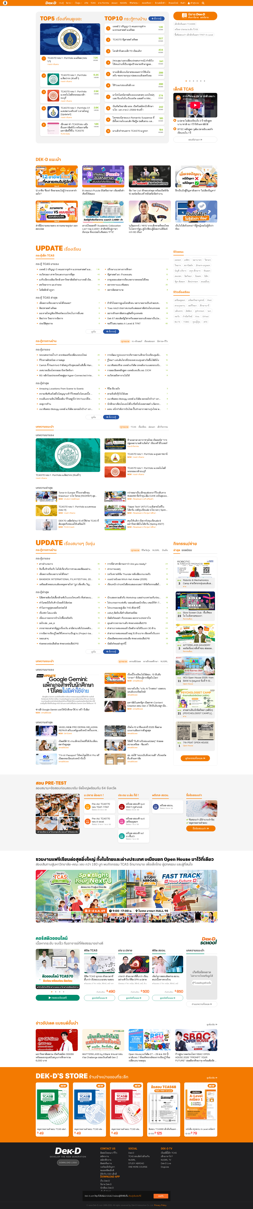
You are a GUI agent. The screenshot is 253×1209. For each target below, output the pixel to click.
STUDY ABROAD (136, 1163)
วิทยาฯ (178, 265)
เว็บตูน (78, 2)
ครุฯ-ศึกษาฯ (194, 270)
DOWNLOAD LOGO (68, 1163)
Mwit (209, 300)
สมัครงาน (104, 1156)
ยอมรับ (161, 1196)
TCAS (93, 2)
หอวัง (177, 316)
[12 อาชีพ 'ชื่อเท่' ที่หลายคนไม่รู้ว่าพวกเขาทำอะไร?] (57, 176)
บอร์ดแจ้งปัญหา (107, 1167)
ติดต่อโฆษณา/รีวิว (108, 1153)
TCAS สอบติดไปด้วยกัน (139, 1156)
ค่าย (184, 586)
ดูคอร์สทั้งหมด (98, 998)
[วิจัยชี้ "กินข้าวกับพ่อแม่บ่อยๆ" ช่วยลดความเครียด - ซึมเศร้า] (115, 745)
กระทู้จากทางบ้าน (46, 550)
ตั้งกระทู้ (157, 18)
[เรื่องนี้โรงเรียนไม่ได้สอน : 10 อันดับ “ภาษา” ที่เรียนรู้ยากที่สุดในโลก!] (115, 678)
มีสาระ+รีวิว (162, 341)
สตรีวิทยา (192, 305)
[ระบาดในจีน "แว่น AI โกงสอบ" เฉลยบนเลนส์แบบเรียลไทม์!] (115, 692)
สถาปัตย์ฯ (188, 265)
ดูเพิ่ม (93, 331)
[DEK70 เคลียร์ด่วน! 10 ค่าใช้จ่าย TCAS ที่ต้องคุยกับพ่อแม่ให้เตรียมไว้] (46, 524)
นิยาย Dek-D (106, 1184)
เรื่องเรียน (142, 427)
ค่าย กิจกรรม (103, 2)
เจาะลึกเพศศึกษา (150, 661)
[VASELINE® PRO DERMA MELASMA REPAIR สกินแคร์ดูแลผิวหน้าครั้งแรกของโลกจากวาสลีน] (46, 731)
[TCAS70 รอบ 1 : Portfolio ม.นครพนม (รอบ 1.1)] (46, 510)
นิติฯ (206, 276)
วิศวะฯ (208, 260)
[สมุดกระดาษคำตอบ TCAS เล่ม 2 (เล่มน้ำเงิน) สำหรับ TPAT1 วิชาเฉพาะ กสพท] (89, 1104)
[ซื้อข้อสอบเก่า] (201, 808)
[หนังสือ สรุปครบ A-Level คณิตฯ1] (200, 1104)
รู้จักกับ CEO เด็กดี (108, 1174)
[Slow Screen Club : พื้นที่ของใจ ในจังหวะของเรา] (195, 601)
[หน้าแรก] (51, 3)
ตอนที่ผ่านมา (194, 140)
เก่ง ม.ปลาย (125, 950)
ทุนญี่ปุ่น (196, 322)
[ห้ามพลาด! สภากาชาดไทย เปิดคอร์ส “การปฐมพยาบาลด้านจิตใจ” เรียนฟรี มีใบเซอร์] (115, 443)
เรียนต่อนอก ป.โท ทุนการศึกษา (144, 513)
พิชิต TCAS (90, 950)
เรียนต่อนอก (149, 341)
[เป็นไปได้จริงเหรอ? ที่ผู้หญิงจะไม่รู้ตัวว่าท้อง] (196, 212)
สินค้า (183, 2)
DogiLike (165, 1167)
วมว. (209, 311)
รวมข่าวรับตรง (53, 64)
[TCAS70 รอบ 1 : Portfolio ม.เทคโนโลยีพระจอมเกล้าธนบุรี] (53, 96)
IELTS (177, 322)
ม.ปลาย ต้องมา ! (94, 795)
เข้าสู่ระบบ (194, 2)
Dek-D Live (166, 1163)
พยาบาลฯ (197, 260)
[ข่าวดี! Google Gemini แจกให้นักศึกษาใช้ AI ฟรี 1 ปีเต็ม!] (68, 689)
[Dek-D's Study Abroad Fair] (171, 896)
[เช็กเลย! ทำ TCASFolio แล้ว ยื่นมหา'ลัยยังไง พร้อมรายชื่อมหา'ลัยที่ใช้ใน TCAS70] (53, 128)
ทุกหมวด (125, 341)
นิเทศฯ (198, 276)
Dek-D (131, 1153)
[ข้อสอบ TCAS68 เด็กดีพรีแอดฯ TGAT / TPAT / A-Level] (163, 1104)
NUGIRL (123, 2)
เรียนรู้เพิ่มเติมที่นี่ (135, 1196)
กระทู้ (61, 2)
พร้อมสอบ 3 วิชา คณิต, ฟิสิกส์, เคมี (165, 984)
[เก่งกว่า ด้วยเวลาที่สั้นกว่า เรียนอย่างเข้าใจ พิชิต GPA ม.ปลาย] (133, 964)
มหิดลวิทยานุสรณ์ (196, 300)
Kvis (197, 316)
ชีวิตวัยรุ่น (134, 2)
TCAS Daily (65, 134)
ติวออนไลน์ (173, 2)
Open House (188, 684)
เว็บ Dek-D (105, 1180)
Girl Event (68, 734)
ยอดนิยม (187, 550)
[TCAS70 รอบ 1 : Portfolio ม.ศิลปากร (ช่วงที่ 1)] (53, 79)
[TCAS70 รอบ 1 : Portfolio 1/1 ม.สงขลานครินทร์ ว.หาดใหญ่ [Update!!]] (53, 112)
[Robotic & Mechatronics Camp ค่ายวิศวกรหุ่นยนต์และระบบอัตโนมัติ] (195, 569)
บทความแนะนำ (45, 661)
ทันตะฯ (207, 270)
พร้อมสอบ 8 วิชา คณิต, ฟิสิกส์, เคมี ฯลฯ (99, 984)
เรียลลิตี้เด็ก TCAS (169, 1153)
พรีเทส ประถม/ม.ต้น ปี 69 (186, 29)
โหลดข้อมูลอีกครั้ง (202, 983)
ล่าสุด (176, 550)
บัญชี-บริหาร (180, 270)
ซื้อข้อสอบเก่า (194, 795)
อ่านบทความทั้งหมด (201, 1004)
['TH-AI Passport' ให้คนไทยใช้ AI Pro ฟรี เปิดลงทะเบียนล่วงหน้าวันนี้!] (46, 759)
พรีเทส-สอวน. (160, 795)
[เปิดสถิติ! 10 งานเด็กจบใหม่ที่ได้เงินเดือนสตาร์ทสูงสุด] (46, 745)
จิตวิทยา (188, 276)
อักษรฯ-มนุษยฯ (203, 265)
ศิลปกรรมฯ (193, 281)
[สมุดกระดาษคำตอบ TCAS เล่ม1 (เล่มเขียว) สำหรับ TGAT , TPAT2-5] (52, 1104)
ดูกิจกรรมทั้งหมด (194, 758)
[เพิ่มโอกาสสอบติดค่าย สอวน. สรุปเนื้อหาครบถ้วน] (167, 964)
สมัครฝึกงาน (105, 1160)
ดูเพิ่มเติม (211, 1024)
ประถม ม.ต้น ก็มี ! (128, 795)
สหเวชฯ (178, 276)
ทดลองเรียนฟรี (59, 998)
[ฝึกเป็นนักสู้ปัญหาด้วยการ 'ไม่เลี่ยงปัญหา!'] (196, 176)
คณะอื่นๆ (205, 281)
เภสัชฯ (186, 260)
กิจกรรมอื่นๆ (187, 619)
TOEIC (186, 322)
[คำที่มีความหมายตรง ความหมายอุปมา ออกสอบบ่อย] (57, 212)
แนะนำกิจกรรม (133, 446)
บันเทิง (165, 550)
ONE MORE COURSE (137, 1167)
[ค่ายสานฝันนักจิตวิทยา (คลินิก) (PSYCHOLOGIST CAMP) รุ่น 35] (195, 699)
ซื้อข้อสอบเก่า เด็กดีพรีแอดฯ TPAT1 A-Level (194, 35)
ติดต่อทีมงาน (106, 1163)
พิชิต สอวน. (159, 950)
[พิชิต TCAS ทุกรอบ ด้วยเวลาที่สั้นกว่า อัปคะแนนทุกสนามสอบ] (99, 964)
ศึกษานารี (204, 305)
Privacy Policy (160, 1205)
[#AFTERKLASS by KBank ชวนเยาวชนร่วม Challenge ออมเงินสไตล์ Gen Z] (103, 1040)
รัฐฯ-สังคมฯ (180, 281)
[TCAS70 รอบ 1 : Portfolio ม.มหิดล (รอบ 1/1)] (70, 39)
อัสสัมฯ (189, 311)
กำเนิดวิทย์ (187, 316)
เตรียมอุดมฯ (180, 300)
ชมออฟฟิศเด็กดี (107, 1170)
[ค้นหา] (203, 3)
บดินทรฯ (179, 311)
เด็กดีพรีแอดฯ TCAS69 (185, 24)
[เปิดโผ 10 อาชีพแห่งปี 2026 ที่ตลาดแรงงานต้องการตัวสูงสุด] (115, 731)
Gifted (205, 316)
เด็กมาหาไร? (167, 1156)
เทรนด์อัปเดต (135, 661)
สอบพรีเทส (146, 2)
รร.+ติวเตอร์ (137, 341)
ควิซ (86, 2)
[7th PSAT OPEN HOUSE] (195, 731)
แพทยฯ (178, 260)
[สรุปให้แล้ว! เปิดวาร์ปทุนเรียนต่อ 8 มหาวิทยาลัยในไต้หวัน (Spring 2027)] (115, 524)
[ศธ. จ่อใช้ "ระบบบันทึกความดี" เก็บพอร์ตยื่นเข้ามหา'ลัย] (115, 759)
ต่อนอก (115, 2)
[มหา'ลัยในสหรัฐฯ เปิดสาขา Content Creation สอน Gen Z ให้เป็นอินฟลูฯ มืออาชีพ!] (115, 706)
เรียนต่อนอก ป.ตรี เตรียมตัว (143, 499)
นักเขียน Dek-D (107, 1187)
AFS (205, 322)
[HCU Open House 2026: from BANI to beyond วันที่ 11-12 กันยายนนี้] (195, 666)
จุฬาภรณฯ (199, 311)
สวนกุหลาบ (180, 305)
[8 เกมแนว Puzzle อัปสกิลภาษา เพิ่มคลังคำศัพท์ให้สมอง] (103, 176)
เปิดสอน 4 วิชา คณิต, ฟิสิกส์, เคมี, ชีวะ (132, 984)
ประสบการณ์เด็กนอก (72, 499)
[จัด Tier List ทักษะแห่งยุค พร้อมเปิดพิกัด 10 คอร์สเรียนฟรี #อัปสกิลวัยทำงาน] (150, 176)
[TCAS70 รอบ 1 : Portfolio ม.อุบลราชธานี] (115, 457)
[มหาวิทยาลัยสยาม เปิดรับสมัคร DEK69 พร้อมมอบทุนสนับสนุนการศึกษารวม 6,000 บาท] (57, 1040)
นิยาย (68, 2)
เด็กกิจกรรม (162, 427)
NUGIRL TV (166, 1160)
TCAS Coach (69, 527)
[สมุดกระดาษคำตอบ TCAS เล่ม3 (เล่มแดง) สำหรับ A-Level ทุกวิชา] (126, 1104)
